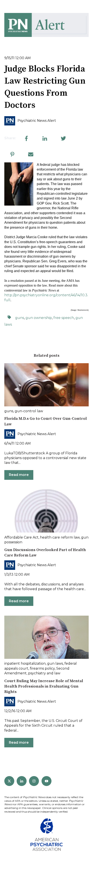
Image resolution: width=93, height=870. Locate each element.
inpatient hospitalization (25, 663)
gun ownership (39, 318)
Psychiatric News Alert (37, 121)
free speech (63, 318)
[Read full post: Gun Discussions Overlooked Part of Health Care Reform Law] (46, 510)
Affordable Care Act (21, 537)
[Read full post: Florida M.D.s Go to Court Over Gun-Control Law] (46, 384)
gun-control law (29, 411)
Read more (19, 475)
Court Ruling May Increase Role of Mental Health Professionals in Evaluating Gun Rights (43, 686)
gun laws (55, 663)
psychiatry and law (44, 673)
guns (19, 318)
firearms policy (42, 668)
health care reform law (60, 537)
